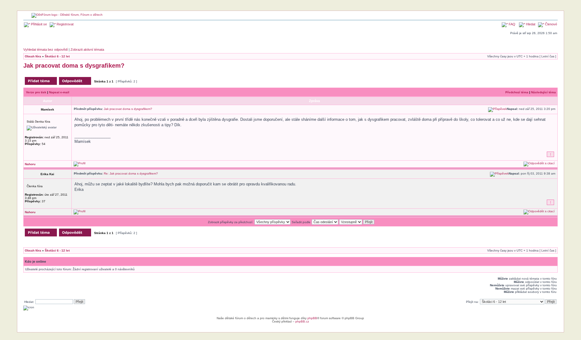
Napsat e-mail (59, 92)
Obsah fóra (33, 56)
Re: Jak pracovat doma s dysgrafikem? (131, 173)
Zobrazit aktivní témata (87, 49)
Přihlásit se (38, 24)
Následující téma (543, 92)
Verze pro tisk (36, 92)
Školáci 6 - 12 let (57, 56)
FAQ (511, 24)
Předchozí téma (516, 92)
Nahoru (30, 164)
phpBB (312, 318)
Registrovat (65, 24)
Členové (550, 24)
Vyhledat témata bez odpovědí (45, 49)
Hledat (530, 24)
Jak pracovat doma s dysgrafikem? (73, 65)
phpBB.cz (302, 321)
